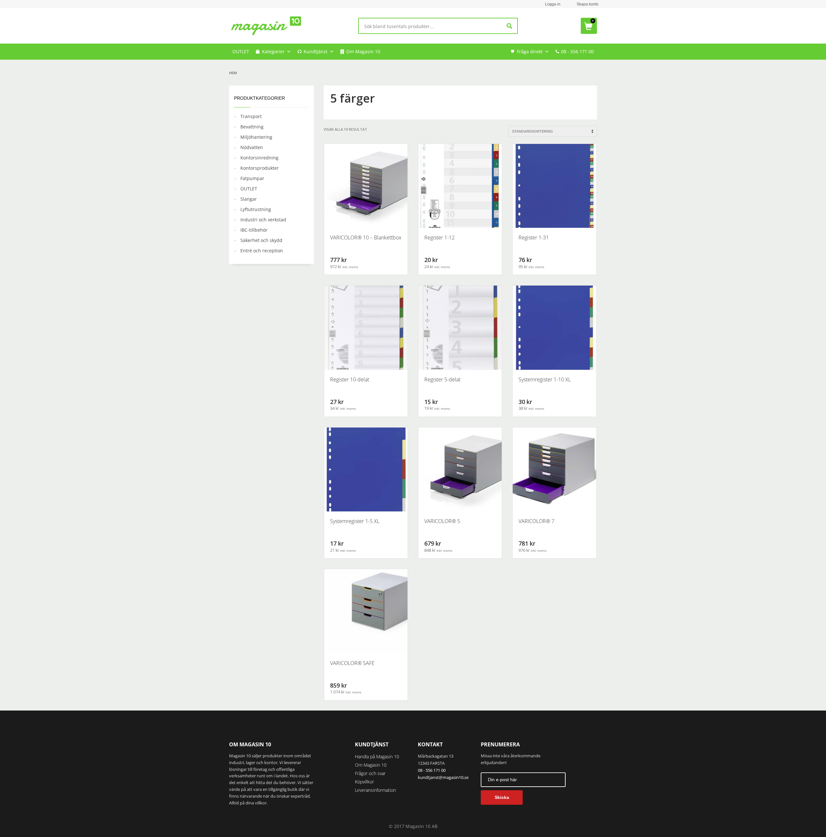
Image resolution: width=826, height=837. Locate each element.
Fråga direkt (530, 51)
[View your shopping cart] (589, 26)
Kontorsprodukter (259, 168)
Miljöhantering (256, 137)
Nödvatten (251, 147)
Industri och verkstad (263, 220)
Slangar (248, 199)
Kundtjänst (315, 51)
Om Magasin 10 (363, 51)
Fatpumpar (252, 178)
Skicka (502, 797)
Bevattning (252, 127)
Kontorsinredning (259, 158)
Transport (251, 116)
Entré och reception (261, 250)
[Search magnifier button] (509, 26)
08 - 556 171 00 (577, 51)
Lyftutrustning (255, 209)
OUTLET (240, 51)
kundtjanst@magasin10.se (443, 777)
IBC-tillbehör (253, 230)
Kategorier (273, 51)
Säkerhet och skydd (261, 240)
